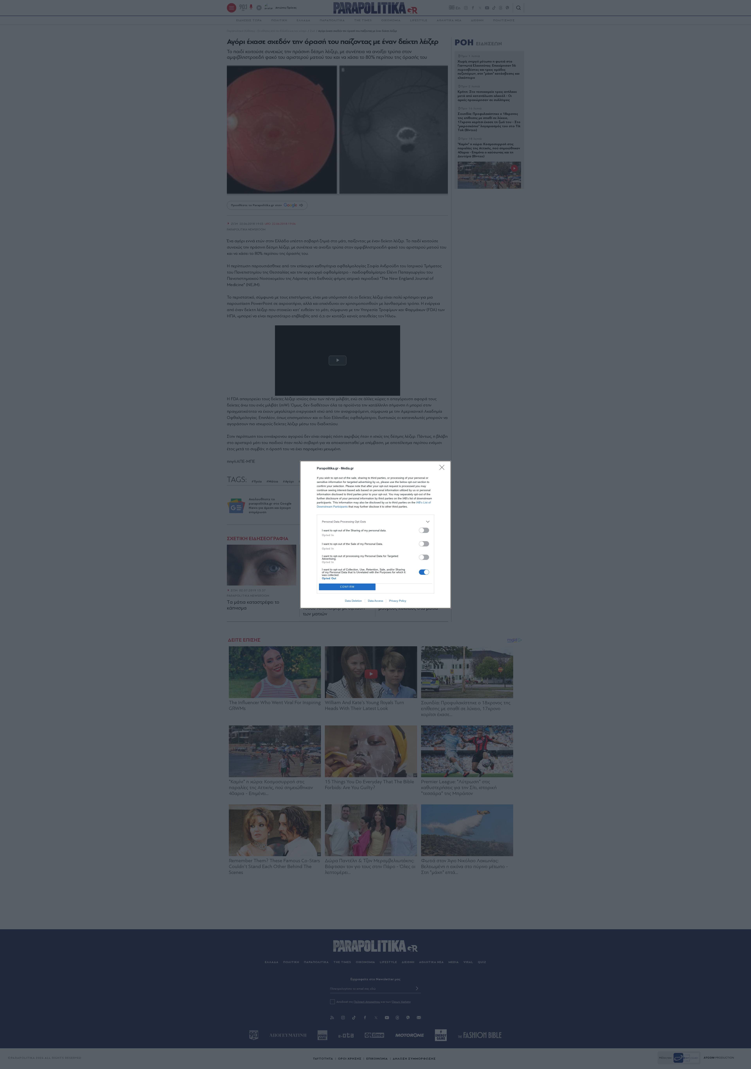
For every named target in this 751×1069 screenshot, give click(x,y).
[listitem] (375, 522)
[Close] (443, 468)
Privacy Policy (397, 600)
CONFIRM (347, 586)
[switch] (424, 530)
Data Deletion (353, 600)
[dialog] (375, 534)
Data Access (375, 600)
